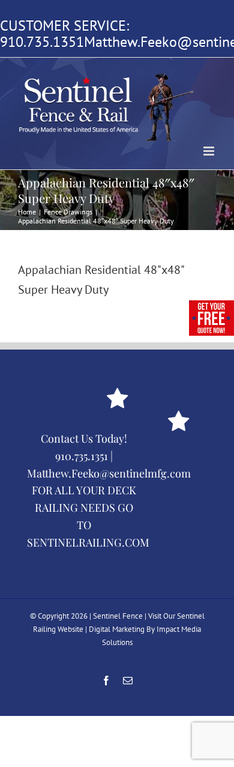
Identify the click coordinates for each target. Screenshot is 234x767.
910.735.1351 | (84, 456)
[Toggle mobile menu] (209, 151)
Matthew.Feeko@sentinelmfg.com (109, 473)
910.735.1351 (42, 41)
